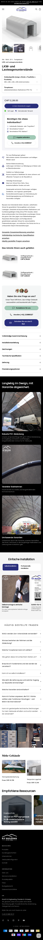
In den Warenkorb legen (21, 106)
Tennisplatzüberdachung (10, 777)
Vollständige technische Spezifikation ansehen (18, 236)
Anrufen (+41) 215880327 (23, 143)
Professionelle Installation (25, 567)
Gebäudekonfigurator (10, 860)
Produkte (5, 850)
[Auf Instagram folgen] (13, 920)
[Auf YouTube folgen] (24, 920)
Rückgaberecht (7, 886)
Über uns (5, 873)
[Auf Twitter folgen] (8, 920)
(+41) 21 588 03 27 (8, 914)
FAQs (4, 883)
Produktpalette (7, 879)
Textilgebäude (18, 59)
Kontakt (4, 863)
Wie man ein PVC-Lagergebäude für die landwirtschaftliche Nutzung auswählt (16, 819)
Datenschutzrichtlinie (9, 889)
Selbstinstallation (10, 566)
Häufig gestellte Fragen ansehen (16, 241)
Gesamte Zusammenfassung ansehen (18, 232)
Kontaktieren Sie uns (23, 308)
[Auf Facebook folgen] (3, 920)
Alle (3, 59)
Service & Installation (9, 876)
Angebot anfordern (23, 137)
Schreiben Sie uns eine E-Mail (23, 323)
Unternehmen (7, 856)
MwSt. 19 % (9, 59)
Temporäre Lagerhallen (35, 779)
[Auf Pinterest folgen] (19, 920)
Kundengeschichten (9, 853)
